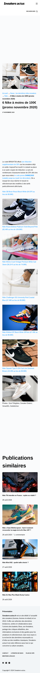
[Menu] (37, 4)
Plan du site (30, 653)
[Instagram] (9, 663)
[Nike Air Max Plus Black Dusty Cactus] (20, 582)
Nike (6, 96)
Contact (5, 653)
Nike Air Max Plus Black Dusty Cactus (15, 595)
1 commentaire (19, 535)
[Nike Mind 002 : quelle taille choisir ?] (20, 549)
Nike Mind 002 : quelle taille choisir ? (15, 562)
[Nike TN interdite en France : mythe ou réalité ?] (20, 482)
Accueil (5, 93)
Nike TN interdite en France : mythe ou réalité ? (19, 495)
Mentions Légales (8, 656)
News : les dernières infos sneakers (23, 93)
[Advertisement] (20, 37)
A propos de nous (17, 653)
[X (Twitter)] (6, 663)
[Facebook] (3, 663)
